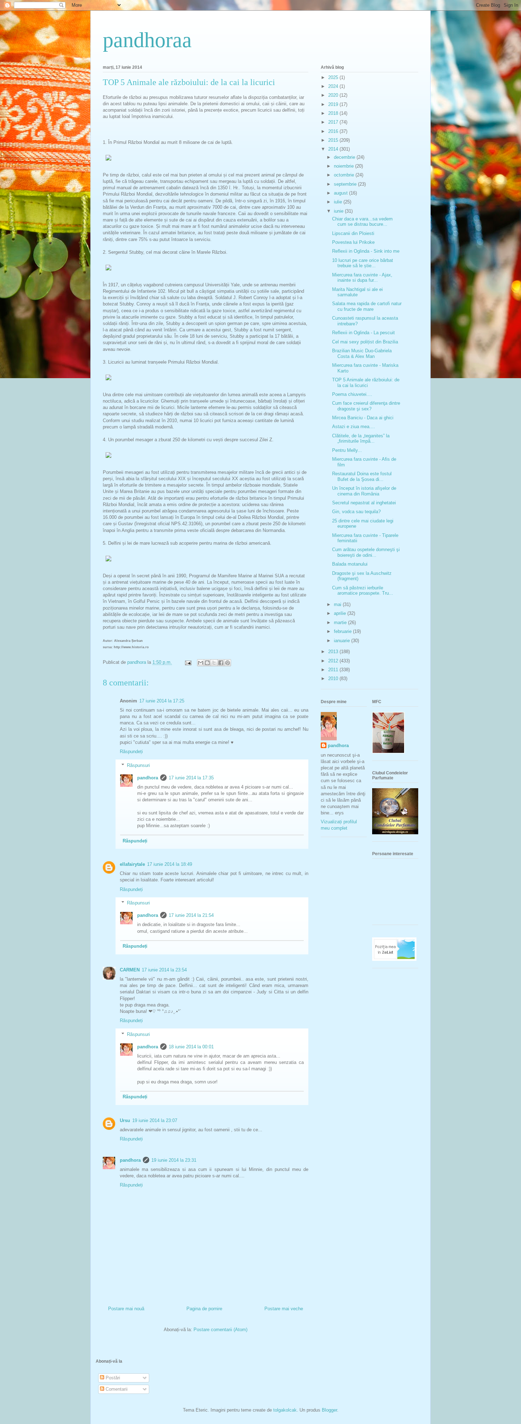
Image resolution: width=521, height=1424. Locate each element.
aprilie (340, 613)
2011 (334, 669)
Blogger (329, 1410)
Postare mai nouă (126, 1308)
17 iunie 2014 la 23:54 (164, 969)
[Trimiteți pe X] (214, 662)
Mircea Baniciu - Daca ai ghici (362, 417)
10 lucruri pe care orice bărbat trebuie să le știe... (362, 263)
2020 (334, 95)
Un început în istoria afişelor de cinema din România (364, 491)
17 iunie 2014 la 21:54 (191, 915)
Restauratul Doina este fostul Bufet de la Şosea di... (362, 476)
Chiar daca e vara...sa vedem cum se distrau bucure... (362, 221)
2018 (334, 113)
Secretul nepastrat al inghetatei (364, 502)
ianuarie (342, 640)
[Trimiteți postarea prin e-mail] (188, 662)
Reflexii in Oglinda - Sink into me (365, 251)
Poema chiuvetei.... (352, 394)
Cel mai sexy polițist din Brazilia (365, 341)
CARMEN (130, 969)
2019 (334, 104)
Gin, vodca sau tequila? (356, 511)
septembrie (346, 184)
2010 (334, 678)
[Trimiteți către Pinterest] (227, 662)
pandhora (147, 777)
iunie (339, 211)
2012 (334, 660)
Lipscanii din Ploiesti (353, 233)
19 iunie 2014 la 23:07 (154, 1120)
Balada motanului (350, 564)
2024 (334, 86)
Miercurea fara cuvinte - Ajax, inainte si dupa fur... (362, 277)
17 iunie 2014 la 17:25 (161, 700)
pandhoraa (147, 40)
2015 (334, 140)
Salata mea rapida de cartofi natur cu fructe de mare (367, 306)
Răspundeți (131, 751)
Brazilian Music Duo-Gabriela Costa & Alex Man (362, 353)
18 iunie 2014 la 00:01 (191, 1046)
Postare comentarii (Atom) (220, 1329)
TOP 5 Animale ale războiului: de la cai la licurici (365, 382)
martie (341, 622)
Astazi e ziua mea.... (353, 426)
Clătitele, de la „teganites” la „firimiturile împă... (361, 438)
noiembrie (344, 166)
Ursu (125, 1120)
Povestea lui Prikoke (353, 242)
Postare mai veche (283, 1308)
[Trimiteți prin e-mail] (200, 662)
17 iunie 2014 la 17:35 (191, 777)
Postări (112, 1377)
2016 (334, 131)
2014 (334, 149)
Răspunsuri (138, 765)
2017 (334, 122)
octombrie (344, 175)
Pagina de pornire (204, 1308)
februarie (343, 631)
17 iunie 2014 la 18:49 (169, 864)
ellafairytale (132, 864)
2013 (334, 651)
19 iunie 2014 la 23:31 (173, 1160)
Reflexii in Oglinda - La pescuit (363, 332)
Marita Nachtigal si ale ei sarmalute (357, 292)
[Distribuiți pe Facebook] (220, 662)
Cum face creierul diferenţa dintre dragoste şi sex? (366, 405)
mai (338, 604)
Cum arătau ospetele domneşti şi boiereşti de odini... (366, 552)
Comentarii (116, 1389)
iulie (338, 201)
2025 (334, 77)
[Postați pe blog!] (207, 662)
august (341, 193)
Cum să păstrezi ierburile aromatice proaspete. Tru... (362, 590)
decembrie (345, 157)
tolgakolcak (285, 1410)
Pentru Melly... (347, 450)
